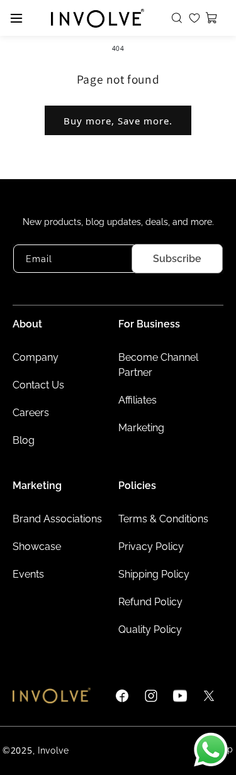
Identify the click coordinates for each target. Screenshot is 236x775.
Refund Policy (150, 602)
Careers (31, 413)
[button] (179, 18)
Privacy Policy (151, 546)
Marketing (141, 428)
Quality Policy (150, 629)
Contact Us (38, 385)
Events (28, 574)
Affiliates (137, 400)
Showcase (37, 546)
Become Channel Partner (158, 364)
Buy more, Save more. (118, 120)
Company (36, 357)
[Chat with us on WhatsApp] (211, 750)
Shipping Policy (153, 574)
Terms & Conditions (163, 519)
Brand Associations (57, 519)
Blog (24, 440)
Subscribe (177, 259)
